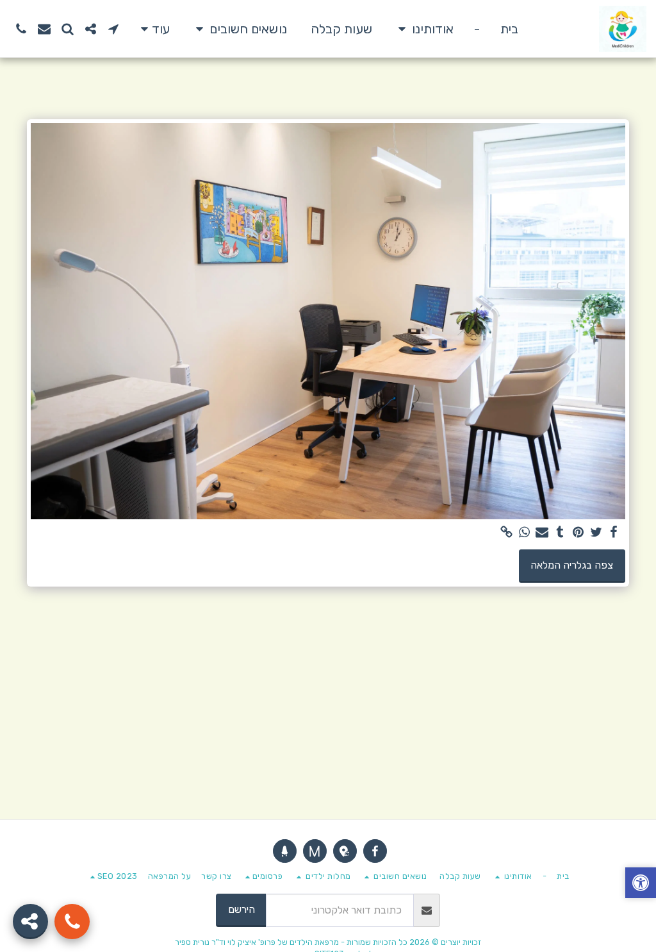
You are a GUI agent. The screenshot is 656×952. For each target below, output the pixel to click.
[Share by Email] (542, 533)
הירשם (241, 909)
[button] (423, 29)
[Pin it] (577, 533)
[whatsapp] (524, 533)
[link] (506, 533)
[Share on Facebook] (613, 533)
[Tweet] (595, 533)
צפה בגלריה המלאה (571, 565)
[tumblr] (560, 533)
